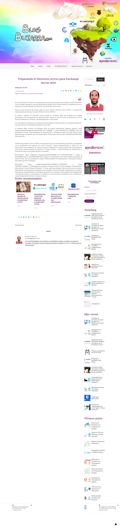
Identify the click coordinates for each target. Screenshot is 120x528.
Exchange (40, 93)
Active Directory (22, 93)
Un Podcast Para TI (61, 66)
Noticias (89, 66)
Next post (79, 225)
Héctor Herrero (32, 236)
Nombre (86, 187)
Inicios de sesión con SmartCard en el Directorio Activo (22, 198)
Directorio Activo (34, 93)
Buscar (100, 79)
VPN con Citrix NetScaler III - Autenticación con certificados (56, 198)
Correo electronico (90, 194)
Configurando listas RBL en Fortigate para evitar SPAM (107, 507)
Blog (32, 66)
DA (29, 93)
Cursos (40, 66)
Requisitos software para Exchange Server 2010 (20, 507)
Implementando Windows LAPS (73, 196)
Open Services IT (77, 66)
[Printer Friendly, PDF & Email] (80, 99)
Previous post (19, 225)
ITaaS (48, 66)
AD (27, 93)
